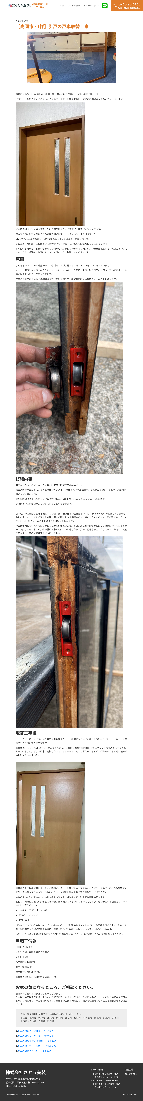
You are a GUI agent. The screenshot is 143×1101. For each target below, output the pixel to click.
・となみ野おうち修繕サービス (104, 1074)
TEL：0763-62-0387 (16, 1085)
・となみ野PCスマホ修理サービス (106, 1080)
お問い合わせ (131, 1074)
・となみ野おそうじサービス (103, 1087)
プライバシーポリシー (129, 1094)
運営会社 (129, 1069)
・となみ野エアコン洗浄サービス (105, 1084)
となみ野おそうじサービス (40, 5)
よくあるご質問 (91, 5)
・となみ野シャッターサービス (104, 1077)
